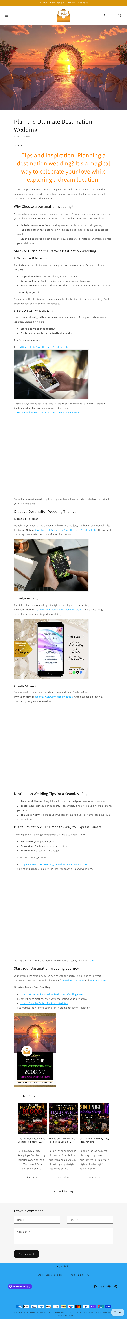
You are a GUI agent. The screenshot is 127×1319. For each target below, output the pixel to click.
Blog (80, 1274)
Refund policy (60, 1312)
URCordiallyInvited (28, 1312)
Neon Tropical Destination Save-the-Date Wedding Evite (65, 530)
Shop (40, 1274)
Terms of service (90, 1312)
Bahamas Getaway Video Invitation (53, 696)
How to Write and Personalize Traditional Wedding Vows (51, 994)
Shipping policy (106, 1312)
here (91, 960)
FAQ (87, 1274)
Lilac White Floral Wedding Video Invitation (58, 609)
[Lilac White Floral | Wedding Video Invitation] (51, 678)
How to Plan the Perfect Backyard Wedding (44, 1003)
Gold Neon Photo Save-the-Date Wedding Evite (42, 347)
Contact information (65, 1315)
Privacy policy (75, 1312)
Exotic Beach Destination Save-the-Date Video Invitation (48, 412)
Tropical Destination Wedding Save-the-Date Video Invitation (54, 864)
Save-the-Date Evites (72, 980)
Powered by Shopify (44, 1312)
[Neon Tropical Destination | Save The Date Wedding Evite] (51, 591)
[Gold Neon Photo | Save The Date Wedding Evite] (51, 399)
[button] (6, 15)
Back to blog (65, 1191)
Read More (32, 1177)
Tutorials (70, 1274)
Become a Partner (55, 1274)
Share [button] (20, 145)
